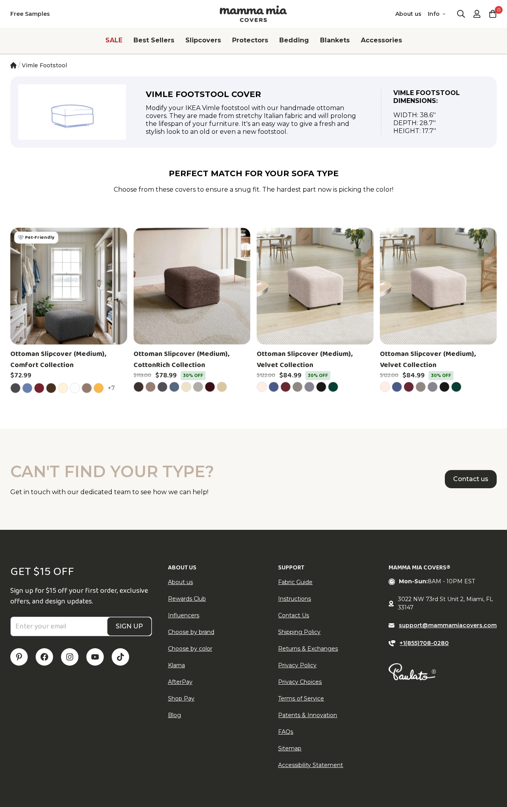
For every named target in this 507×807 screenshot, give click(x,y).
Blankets (335, 40)
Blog (174, 715)
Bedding (294, 40)
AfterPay (180, 681)
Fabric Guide (295, 582)
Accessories (381, 40)
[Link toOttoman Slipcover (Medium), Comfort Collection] (68, 286)
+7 (112, 388)
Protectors (250, 40)
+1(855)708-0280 (424, 643)
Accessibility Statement (310, 765)
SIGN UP (129, 626)
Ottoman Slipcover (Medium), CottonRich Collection (181, 359)
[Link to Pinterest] (19, 657)
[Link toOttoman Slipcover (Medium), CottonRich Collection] (191, 286)
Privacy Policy (297, 665)
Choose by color (190, 648)
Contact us (470, 479)
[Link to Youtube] (95, 657)
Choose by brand (191, 632)
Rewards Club (187, 598)
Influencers (183, 615)
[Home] (13, 65)
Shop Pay (181, 698)
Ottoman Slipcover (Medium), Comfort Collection (58, 359)
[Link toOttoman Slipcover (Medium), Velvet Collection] (315, 286)
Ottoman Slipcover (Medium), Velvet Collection (305, 359)
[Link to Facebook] (44, 657)
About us (408, 13)
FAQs (285, 731)
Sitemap (289, 748)
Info (434, 13)
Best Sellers (153, 40)
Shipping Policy (299, 632)
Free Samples (30, 13)
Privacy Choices (300, 681)
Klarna (176, 665)
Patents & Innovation (307, 715)
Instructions (294, 598)
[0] (493, 14)
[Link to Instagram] (69, 657)
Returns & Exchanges (308, 648)
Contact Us (293, 615)
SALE (113, 40)
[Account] (477, 14)
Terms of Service (301, 698)
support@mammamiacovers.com (448, 625)
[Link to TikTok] (120, 657)
